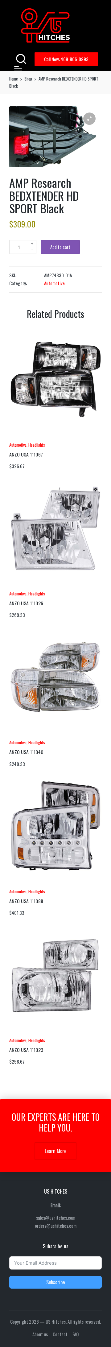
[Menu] (18, 68)
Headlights (36, 444)
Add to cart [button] (26, 437)
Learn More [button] (55, 1151)
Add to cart (60, 246)
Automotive (54, 283)
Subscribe (55, 1282)
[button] (66, 59)
